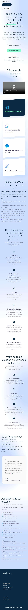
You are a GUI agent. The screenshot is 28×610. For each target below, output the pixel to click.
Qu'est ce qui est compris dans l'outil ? (13, 504)
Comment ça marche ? (8, 587)
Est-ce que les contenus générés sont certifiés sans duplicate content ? (13, 552)
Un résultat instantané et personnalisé (12, 131)
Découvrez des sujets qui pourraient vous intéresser (14, 566)
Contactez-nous (6, 599)
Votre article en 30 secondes (14, 171)
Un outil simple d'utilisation (13, 111)
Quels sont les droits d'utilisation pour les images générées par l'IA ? (14, 548)
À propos (5, 585)
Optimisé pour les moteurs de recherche (14, 151)
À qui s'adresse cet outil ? (10, 541)
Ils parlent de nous (7, 589)
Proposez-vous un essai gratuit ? (11, 560)
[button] (14, 504)
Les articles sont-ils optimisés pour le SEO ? (14, 544)
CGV (14, 607)
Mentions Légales (19, 607)
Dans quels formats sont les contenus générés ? (13, 556)
